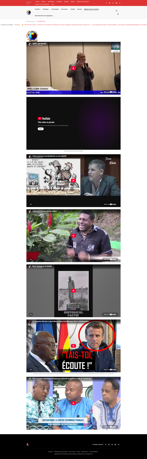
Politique (43, 1)
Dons (53, 4)
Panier (78, 451)
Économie (64, 9)
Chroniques (55, 9)
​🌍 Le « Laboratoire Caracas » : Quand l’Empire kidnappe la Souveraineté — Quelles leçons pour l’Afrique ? (49, 25)
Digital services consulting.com (85, 453)
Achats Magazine (94, 451)
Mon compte (72, 451)
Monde (79, 9)
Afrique (73, 9)
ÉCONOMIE (59, 1)
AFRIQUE (66, 1)
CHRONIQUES (51, 1)
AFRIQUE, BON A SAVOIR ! (83, 1)
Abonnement (84, 451)
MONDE (72, 1)
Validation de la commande (60, 451)
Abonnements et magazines (42, 4)
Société (37, 1)
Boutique (50, 451)
